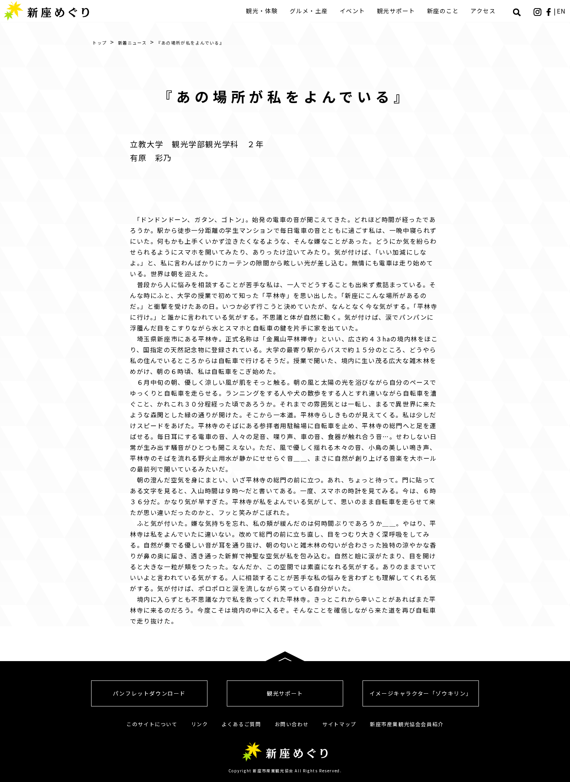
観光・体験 (262, 11)
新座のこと (443, 11)
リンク (199, 724)
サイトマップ (339, 724)
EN (561, 11)
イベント (352, 11)
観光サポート (396, 11)
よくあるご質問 (241, 724)
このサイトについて (151, 724)
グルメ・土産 (309, 11)
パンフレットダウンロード (149, 693)
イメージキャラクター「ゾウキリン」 (421, 693)
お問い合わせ (292, 724)
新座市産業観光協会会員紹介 (407, 724)
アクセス (483, 11)
